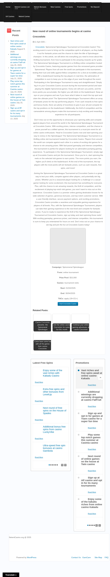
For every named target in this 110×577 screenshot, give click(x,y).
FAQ (106, 557)
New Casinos (56, 7)
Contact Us (76, 557)
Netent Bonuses (40, 7)
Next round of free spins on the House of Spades (54, 411)
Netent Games (24, 16)
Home (8, 7)
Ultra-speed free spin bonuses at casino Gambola (54, 448)
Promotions (81, 7)
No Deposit (95, 7)
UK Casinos (10, 16)
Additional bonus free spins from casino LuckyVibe (54, 429)
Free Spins (69, 7)
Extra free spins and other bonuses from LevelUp (53, 392)
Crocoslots (40, 47)
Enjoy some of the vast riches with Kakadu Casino (52, 373)
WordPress (31, 557)
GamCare (86, 557)
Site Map (98, 557)
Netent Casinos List (22, 7)
